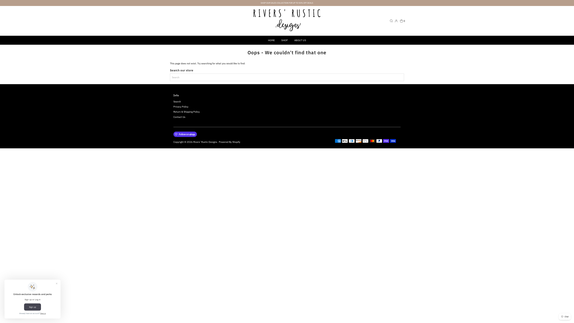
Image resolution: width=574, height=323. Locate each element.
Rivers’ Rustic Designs (205, 141)
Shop (284, 40)
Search (177, 101)
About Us (300, 40)
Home (271, 40)
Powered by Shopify (229, 141)
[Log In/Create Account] (396, 21)
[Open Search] (391, 21)
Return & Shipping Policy (186, 111)
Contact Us (179, 116)
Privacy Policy (180, 106)
